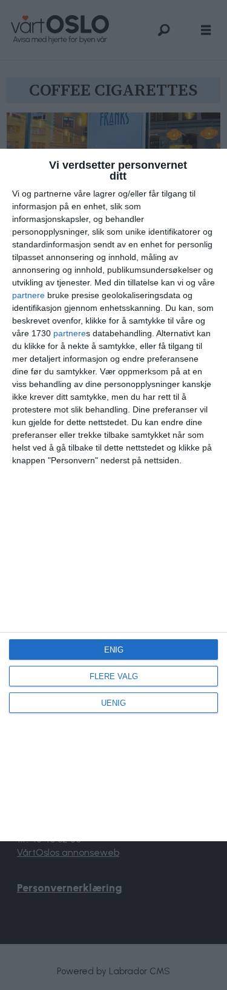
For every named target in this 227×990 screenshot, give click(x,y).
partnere (28, 295)
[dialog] (113, 495)
